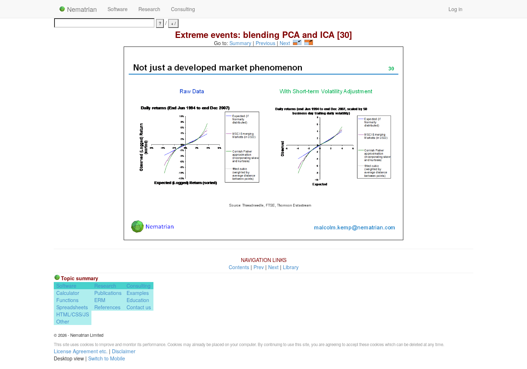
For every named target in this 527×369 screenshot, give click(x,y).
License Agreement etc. (81, 351)
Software (118, 9)
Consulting (183, 9)
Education (138, 300)
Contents (239, 267)
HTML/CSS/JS (72, 314)
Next (285, 43)
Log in (455, 9)
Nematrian (81, 9)
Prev (258, 267)
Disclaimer (124, 351)
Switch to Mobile (106, 358)
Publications (108, 292)
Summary (240, 43)
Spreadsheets (72, 307)
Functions (67, 300)
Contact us (139, 307)
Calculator (67, 292)
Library (291, 267)
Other (62, 321)
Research (149, 9)
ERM (99, 300)
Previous (265, 43)
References (107, 307)
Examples (138, 292)
